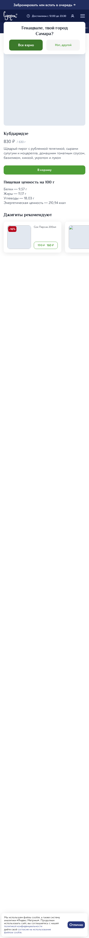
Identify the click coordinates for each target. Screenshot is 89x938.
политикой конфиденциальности (23, 926)
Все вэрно (26, 45)
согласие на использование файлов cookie (27, 931)
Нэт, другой (63, 45)
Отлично (76, 925)
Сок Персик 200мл (45, 227)
